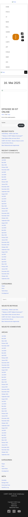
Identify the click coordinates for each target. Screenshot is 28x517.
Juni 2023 (4, 227)
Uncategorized (5, 293)
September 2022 (5, 249)
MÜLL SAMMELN (8, 32)
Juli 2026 (4, 160)
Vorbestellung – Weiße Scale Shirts (10, 133)
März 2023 (4, 235)
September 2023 (5, 220)
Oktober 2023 (5, 218)
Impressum (14, 503)
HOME (7, 6)
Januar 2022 (4, 269)
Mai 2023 (4, 230)
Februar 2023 (5, 237)
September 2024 (5, 191)
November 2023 (5, 215)
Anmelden (4, 480)
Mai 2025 (4, 177)
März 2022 (4, 264)
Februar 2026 (5, 167)
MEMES (8, 67)
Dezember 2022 (5, 242)
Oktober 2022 (5, 247)
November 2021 (5, 273)
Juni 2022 (4, 256)
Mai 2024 (4, 201)
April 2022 (4, 261)
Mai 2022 (4, 259)
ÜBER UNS (7, 59)
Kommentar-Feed (6, 485)
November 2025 (5, 169)
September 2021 (5, 278)
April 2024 (4, 203)
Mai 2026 (4, 162)
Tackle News (5, 290)
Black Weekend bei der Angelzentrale (10, 145)
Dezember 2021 (5, 271)
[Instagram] (22, 37)
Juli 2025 (4, 172)
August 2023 (5, 223)
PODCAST (8, 14)
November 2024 (5, 189)
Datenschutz (14, 505)
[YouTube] (22, 40)
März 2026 (4, 165)
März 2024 (4, 206)
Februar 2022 (5, 266)
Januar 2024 (4, 210)
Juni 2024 (4, 198)
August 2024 (5, 194)
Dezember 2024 (5, 186)
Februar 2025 (5, 181)
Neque (3, 286)
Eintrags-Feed (5, 482)
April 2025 (4, 179)
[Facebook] (22, 33)
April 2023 (4, 232)
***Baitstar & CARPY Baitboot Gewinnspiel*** (12, 136)
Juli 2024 (4, 196)
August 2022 (5, 252)
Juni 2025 (4, 174)
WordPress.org (5, 487)
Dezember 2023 (5, 213)
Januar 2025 (4, 184)
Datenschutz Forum (14, 507)
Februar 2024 (5, 208)
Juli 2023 (4, 225)
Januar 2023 (4, 240)
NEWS (7, 22)
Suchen (3, 122)
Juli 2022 (4, 254)
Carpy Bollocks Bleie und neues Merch (11, 138)
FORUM (8, 52)
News (3, 114)
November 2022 (5, 244)
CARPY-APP (8, 44)
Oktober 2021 (5, 276)
